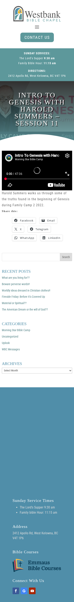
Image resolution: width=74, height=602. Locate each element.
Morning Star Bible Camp (16, 330)
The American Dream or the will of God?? (25, 309)
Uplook (6, 343)
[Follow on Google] (24, 591)
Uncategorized (10, 336)
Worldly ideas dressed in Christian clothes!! (26, 290)
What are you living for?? (16, 277)
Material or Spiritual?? (14, 303)
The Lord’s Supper (31, 58)
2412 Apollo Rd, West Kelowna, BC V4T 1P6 (37, 75)
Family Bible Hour (30, 63)
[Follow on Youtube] (32, 591)
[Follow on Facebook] (16, 591)
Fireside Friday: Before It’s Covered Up (23, 296)
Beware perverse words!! (16, 284)
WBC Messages (11, 349)
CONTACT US (37, 37)
